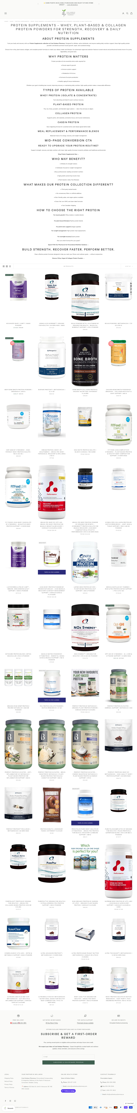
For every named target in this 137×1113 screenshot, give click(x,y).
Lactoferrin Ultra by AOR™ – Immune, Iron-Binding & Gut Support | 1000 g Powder (18, 588)
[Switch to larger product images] (3, 266)
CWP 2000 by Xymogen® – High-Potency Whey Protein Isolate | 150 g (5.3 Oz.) (18, 451)
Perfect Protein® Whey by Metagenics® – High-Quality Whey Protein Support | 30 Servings (118, 774)
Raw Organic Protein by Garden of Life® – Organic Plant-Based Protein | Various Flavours (85, 903)
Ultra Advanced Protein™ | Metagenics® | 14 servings (52, 954)
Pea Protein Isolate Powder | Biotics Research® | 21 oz (52, 707)
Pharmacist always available (85, 1023)
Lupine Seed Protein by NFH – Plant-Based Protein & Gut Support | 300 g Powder (85, 588)
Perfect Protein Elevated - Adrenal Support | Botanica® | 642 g (118, 708)
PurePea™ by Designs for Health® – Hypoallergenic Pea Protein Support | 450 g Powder (52, 903)
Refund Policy (8, 1081)
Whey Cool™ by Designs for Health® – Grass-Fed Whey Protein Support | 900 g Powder (85, 998)
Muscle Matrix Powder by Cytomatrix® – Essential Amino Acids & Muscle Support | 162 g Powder (51, 656)
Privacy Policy (8, 1084)
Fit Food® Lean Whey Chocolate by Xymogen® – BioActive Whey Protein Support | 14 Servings (18, 524)
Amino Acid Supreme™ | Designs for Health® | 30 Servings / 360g (52, 324)
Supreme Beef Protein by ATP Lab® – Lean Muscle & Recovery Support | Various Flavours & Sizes (118, 904)
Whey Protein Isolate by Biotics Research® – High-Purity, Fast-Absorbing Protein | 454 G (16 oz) (119, 998)
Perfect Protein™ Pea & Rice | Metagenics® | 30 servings (18, 830)
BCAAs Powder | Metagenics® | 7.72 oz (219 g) (118, 324)
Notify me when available (51, 572)
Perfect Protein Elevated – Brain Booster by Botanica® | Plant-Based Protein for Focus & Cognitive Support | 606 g (51, 775)
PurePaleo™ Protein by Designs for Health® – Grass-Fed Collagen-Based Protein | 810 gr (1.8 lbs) (18, 904)
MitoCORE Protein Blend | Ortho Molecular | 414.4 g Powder (18, 655)
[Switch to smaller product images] (7, 266)
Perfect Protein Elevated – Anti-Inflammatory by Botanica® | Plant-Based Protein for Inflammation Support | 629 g (18, 775)
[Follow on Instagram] (10, 1101)
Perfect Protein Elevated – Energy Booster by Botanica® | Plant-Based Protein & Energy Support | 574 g (85, 775)
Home (6, 21)
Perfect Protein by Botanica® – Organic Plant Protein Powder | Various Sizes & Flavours (85, 708)
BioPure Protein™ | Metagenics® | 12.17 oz (51, 390)
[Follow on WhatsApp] (15, 1101)
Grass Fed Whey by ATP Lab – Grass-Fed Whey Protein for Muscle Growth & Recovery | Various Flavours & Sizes (51, 525)
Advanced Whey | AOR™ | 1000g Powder (18, 324)
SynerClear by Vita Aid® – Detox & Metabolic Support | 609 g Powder (18, 954)
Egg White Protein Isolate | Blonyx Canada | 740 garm (85, 451)
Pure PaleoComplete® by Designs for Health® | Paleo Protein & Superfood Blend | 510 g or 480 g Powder (118, 831)
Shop (11, 21)
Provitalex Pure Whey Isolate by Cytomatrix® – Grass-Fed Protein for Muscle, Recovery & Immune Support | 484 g (85, 831)
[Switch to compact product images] (10, 266)
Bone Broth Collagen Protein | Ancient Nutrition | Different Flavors (85, 391)
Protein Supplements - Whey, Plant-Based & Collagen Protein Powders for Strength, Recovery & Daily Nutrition (53, 21)
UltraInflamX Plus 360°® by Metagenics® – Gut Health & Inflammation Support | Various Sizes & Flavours (18, 999)
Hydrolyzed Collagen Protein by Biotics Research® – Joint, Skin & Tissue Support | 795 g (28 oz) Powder (118, 525)
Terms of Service (9, 1087)
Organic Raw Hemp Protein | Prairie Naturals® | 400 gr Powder (18, 708)
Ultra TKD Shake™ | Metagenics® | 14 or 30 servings (118, 954)
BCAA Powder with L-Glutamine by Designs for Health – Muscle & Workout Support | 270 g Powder (85, 325)
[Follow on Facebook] (5, 1101)
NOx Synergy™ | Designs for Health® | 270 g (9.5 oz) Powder (85, 655)
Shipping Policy (8, 1078)
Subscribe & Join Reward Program (68, 1062)
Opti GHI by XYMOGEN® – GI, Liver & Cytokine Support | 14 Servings (118, 655)
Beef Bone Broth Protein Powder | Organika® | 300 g (18, 390)
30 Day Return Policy (52, 1023)
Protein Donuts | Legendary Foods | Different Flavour (51, 830)
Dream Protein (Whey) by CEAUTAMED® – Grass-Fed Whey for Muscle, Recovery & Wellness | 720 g (52, 452)
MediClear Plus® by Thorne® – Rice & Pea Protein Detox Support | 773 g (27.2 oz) (118, 588)
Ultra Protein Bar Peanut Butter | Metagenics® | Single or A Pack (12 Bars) (85, 955)
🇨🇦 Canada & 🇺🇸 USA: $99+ (18, 1023)
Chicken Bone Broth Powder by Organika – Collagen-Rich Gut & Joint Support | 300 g (119, 391)
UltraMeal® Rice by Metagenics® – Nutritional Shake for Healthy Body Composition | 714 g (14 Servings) (51, 999)
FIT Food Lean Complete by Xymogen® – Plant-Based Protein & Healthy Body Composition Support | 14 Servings (118, 452)
